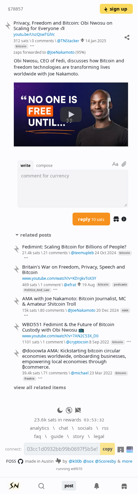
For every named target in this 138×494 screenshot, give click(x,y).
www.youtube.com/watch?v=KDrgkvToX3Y (59, 278)
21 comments (55, 252)
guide (57, 436)
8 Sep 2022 (99, 341)
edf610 (76, 468)
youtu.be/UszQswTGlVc (34, 34)
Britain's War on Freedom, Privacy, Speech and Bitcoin (73, 269)
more (127, 461)
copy (107, 449)
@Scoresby (105, 461)
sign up (118, 8)
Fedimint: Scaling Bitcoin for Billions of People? (74, 246)
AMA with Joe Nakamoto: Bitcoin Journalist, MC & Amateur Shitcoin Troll (74, 301)
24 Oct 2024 (105, 252)
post (69, 486)
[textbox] (71, 67)
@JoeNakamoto (60, 52)
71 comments (55, 372)
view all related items (40, 387)
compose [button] (44, 165)
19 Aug (88, 284)
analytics (39, 428)
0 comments (43, 40)
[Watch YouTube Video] (71, 114)
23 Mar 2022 (101, 372)
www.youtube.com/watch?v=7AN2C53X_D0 (60, 335)
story (78, 436)
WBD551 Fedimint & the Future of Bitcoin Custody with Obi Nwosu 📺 (68, 327)
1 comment (50, 284)
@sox (88, 461)
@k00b (75, 461)
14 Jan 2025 (95, 40)
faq (37, 436)
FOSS (11, 461)
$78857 (15, 9)
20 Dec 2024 (107, 310)
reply (91, 219)
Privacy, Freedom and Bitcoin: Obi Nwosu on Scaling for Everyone (62, 25)
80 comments (52, 310)
